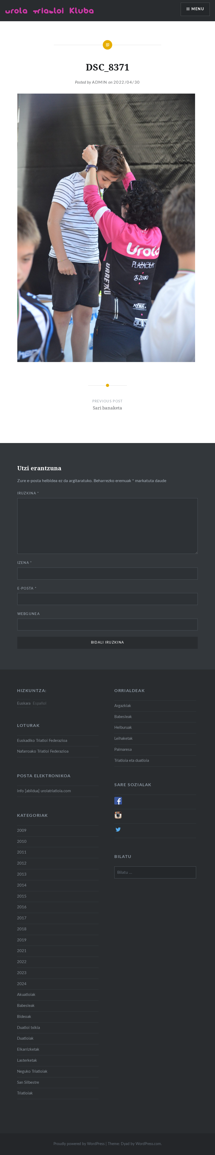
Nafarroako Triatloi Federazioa (42, 751)
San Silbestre (28, 1082)
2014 (21, 885)
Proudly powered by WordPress (79, 1144)
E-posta (27, 588)
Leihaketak (123, 739)
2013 (21, 874)
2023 (21, 973)
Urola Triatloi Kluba (49, 10)
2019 (21, 940)
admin (99, 82)
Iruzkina (28, 493)
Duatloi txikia (28, 1028)
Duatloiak (25, 1038)
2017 (21, 918)
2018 (21, 929)
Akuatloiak (26, 995)
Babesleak (123, 717)
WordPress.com (148, 1144)
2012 (21, 863)
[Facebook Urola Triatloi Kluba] (118, 803)
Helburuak (123, 728)
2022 (21, 962)
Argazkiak (122, 706)
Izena (24, 563)
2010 (21, 842)
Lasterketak (27, 1060)
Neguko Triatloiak (32, 1071)
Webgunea (28, 614)
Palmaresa (123, 750)
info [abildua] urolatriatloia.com (44, 791)
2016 (21, 907)
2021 (21, 951)
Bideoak (24, 1017)
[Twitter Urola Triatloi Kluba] (118, 832)
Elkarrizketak (28, 1049)
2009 (21, 831)
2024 (21, 984)
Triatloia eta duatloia (131, 761)
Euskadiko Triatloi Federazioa (42, 741)
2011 (21, 852)
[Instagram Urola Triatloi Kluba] (118, 818)
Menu (197, 9)
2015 (21, 896)
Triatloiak (25, 1093)
